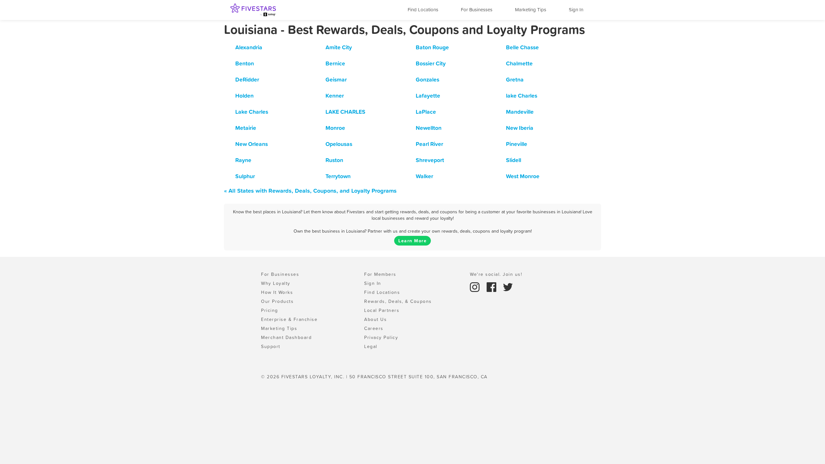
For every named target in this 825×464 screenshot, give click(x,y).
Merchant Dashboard (286, 337)
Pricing (269, 310)
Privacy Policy (381, 337)
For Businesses (476, 9)
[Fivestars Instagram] (475, 286)
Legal (370, 346)
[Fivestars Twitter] (507, 286)
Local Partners (381, 310)
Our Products (277, 301)
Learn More (412, 240)
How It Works (277, 292)
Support (270, 346)
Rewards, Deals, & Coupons (398, 301)
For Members (380, 274)
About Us (375, 319)
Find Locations (423, 9)
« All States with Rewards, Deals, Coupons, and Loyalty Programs (310, 190)
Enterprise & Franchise (289, 319)
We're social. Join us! (496, 274)
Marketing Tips (530, 9)
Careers (373, 328)
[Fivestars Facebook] (492, 286)
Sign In (576, 9)
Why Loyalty (275, 283)
